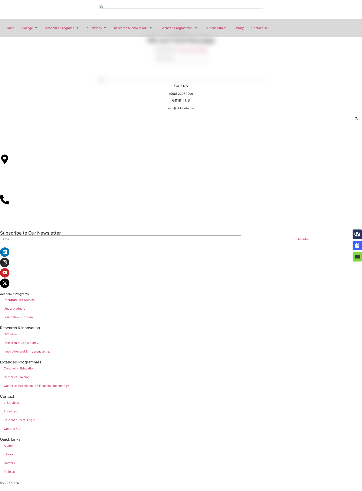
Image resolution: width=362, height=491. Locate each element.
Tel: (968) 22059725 (15, 217)
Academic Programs (59, 28)
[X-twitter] (4, 283)
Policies (9, 471)
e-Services (94, 28)
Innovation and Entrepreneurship (27, 351)
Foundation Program (18, 317)
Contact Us (259, 28)
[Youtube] (4, 273)
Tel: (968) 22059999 (15, 212)
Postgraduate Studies (19, 300)
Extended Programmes (176, 28)
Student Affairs (215, 28)
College (27, 28)
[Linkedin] (4, 252)
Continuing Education (19, 368)
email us (181, 100)
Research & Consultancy (21, 343)
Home (10, 28)
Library (239, 28)
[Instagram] (4, 262)
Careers (9, 463)
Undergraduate (14, 308)
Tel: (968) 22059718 (14, 221)
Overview (10, 334)
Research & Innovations (130, 28)
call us (181, 85)
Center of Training (17, 377)
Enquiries (10, 411)
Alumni (8, 445)
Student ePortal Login (19, 420)
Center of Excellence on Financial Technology (36, 386)
